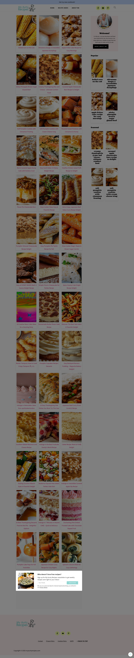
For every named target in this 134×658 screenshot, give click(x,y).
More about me (101, 46)
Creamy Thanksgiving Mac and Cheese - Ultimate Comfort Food (49, 90)
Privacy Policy (50, 641)
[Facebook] (98, 8)
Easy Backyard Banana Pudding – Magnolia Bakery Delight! (71, 366)
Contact (40, 641)
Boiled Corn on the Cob (26, 48)
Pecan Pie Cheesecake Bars (26, 207)
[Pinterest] (108, 8)
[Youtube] (103, 8)
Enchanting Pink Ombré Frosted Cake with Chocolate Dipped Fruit (72, 525)
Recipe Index (63, 8)
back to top (83, 641)
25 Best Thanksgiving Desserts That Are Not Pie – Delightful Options (26, 525)
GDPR (71, 641)
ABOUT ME (75, 8)
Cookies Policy (62, 641)
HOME (52, 8)
